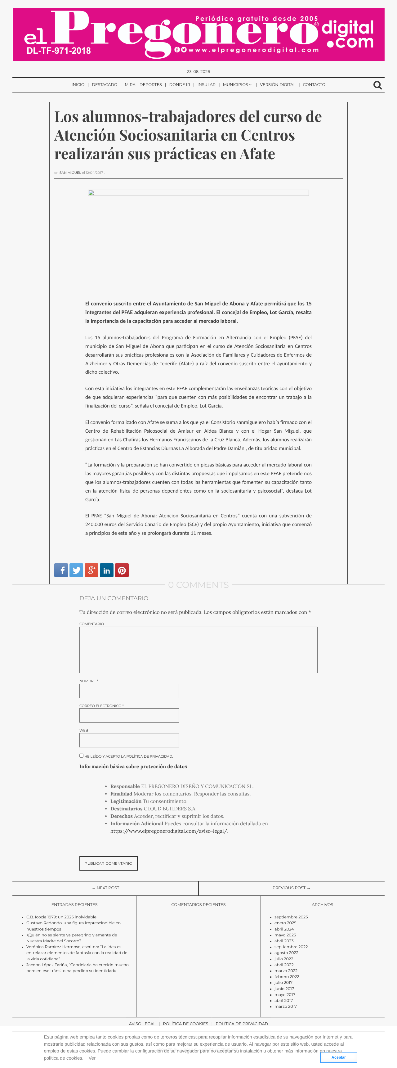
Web (83, 730)
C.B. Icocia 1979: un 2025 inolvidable (61, 917)
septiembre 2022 (291, 947)
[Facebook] (61, 570)
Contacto (314, 85)
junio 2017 (284, 989)
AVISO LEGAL (142, 1024)
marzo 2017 (285, 1006)
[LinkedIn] (107, 570)
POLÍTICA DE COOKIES (185, 1024)
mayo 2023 (285, 935)
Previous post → (292, 888)
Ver (92, 1058)
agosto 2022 (286, 953)
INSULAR (207, 85)
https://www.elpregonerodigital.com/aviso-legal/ (168, 831)
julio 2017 (283, 982)
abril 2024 (284, 929)
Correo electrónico (101, 706)
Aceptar (339, 1057)
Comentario (91, 624)
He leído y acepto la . (128, 756)
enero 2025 (285, 923)
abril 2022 (284, 965)
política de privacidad (149, 756)
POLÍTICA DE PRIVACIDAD (242, 1024)
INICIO (78, 85)
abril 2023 (284, 941)
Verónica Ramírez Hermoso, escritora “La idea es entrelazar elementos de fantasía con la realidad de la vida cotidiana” (76, 953)
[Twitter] (76, 570)
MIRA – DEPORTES (143, 85)
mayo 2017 (284, 995)
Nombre (88, 681)
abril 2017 (283, 1000)
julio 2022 (283, 959)
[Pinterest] (122, 570)
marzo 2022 (285, 971)
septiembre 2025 (291, 917)
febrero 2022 (286, 977)
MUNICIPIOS (235, 85)
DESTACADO (104, 85)
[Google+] (91, 570)
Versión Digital (278, 85)
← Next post (105, 888)
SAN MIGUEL (70, 173)
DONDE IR (179, 85)
